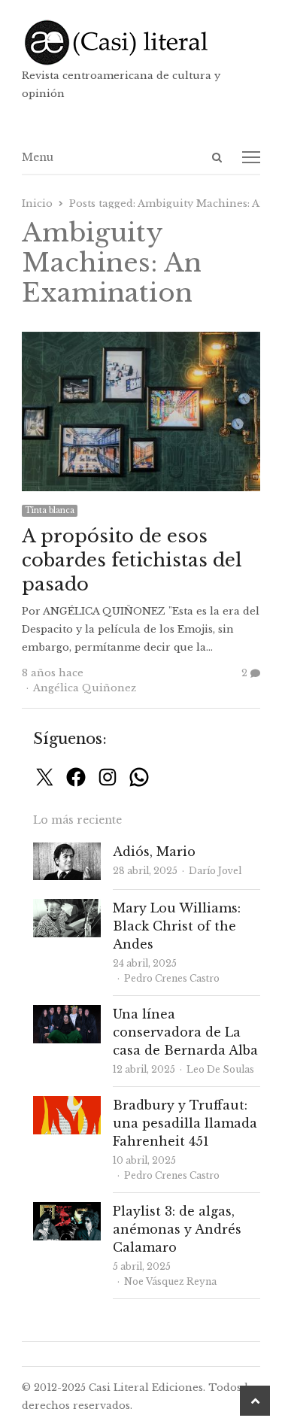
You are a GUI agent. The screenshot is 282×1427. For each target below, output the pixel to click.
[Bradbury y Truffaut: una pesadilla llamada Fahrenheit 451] (67, 1104)
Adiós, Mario (154, 851)
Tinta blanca (49, 510)
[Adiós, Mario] (67, 851)
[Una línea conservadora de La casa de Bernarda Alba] (67, 1013)
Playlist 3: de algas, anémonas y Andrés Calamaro (177, 1229)
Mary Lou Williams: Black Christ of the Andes (177, 926)
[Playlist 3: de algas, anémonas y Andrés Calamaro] (67, 1210)
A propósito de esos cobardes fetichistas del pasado (132, 560)
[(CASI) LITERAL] (141, 42)
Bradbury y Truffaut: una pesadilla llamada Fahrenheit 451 (185, 1123)
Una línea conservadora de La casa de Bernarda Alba (185, 1032)
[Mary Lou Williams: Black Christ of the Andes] (67, 907)
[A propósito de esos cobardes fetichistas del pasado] (141, 340)
